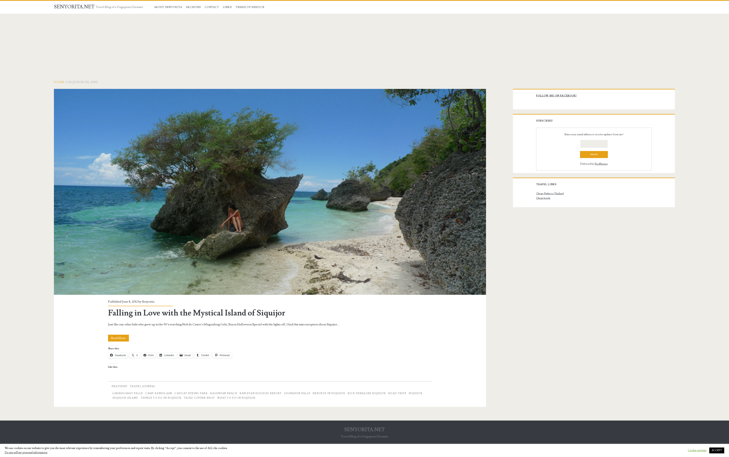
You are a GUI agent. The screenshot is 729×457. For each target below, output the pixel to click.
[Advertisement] (364, 42)
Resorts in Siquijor (329, 393)
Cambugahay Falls (127, 393)
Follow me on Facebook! (556, 95)
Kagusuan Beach (223, 393)
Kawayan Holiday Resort (261, 393)
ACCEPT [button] (717, 450)
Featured (119, 386)
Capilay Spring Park (191, 393)
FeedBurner (601, 163)
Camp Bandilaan (158, 393)
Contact (212, 7)
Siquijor (415, 393)
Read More (120, 339)
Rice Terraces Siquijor (367, 393)
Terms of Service (250, 7)
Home (59, 82)
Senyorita (148, 302)
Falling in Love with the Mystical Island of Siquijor (270, 192)
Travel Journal (142, 386)
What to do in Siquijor (236, 397)
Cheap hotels (543, 198)
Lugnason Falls (297, 393)
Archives (193, 7)
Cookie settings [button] (697, 450)
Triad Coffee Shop (199, 397)
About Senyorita (168, 7)
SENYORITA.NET (74, 7)
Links (227, 7)
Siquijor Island (125, 397)
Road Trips (397, 393)
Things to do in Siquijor (161, 397)
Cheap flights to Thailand (550, 193)
